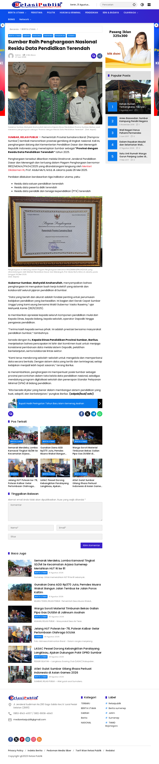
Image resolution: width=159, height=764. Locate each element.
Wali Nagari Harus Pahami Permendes (130, 132)
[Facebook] (81, 413)
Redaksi (110, 750)
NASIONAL (37, 35)
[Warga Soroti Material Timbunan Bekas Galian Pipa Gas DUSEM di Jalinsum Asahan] (87, 435)
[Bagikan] (99, 56)
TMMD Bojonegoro (111, 724)
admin (18, 55)
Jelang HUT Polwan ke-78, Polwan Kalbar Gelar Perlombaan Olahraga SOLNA (23, 483)
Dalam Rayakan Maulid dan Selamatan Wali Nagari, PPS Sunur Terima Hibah (133, 143)
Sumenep (114, 717)
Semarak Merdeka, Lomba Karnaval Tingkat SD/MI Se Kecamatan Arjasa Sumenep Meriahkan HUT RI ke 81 (23, 450)
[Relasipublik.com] (37, 4)
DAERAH (26, 35)
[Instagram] (33, 739)
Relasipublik (115, 703)
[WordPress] (27, 739)
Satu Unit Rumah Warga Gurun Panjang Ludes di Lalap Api (132, 155)
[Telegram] (93, 413)
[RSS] (39, 739)
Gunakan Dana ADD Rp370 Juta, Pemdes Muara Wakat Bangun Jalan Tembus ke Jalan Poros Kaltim (53, 450)
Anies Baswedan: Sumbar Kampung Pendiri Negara (133, 120)
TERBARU (71, 35)
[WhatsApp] (99, 413)
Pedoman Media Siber (59, 750)
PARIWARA (48, 35)
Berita (84, 717)
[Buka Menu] (149, 5)
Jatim (112, 713)
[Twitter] (87, 413)
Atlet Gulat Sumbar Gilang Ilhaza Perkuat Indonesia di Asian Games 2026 (87, 483)
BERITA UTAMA (15, 35)
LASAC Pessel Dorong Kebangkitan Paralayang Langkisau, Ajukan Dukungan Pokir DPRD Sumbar (54, 483)
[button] (134, 4)
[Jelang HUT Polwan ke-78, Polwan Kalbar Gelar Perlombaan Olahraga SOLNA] (23, 468)
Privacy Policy (15, 750)
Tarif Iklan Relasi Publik (88, 750)
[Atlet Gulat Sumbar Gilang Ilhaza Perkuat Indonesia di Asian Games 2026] (87, 468)
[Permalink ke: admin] (11, 56)
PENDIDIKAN (60, 35)
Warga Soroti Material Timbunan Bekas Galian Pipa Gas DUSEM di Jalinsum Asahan (86, 450)
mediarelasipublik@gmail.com (29, 719)
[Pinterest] (22, 739)
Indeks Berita (35, 750)
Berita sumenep (117, 708)
